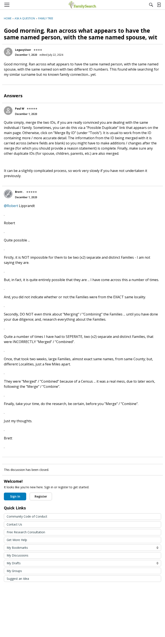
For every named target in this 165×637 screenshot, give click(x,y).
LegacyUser (23, 50)
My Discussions (17, 555)
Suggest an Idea (18, 579)
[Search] (151, 4)
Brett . (19, 192)
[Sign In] (159, 4)
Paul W (19, 108)
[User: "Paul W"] (8, 110)
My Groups (14, 571)
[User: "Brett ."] (8, 194)
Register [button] (41, 496)
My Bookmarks (82, 548)
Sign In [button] (15, 496)
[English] (82, 4)
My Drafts (82, 563)
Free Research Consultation (26, 532)
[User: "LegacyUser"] (8, 52)
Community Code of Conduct (27, 516)
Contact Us (14, 524)
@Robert (11, 205)
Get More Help (17, 540)
